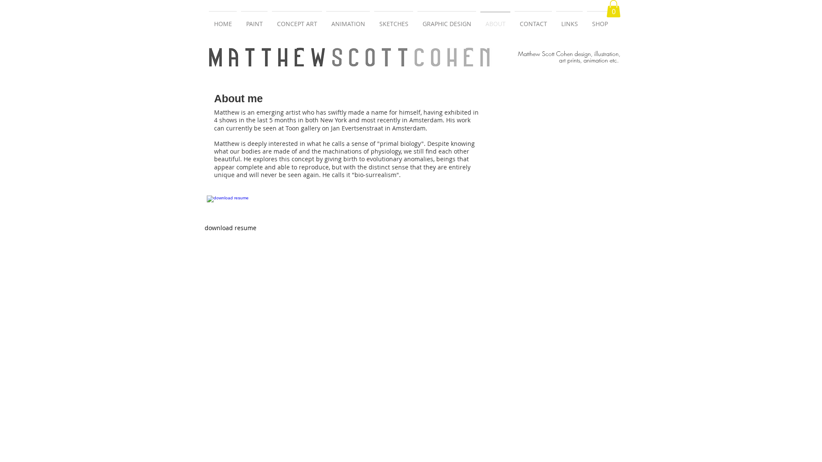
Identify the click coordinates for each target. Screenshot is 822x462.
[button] (613, 9)
